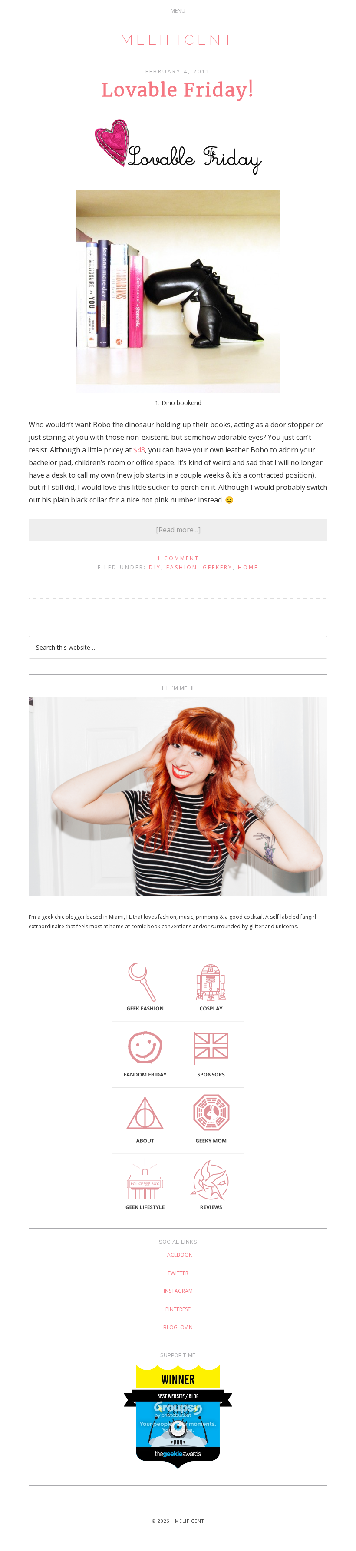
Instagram (178, 1291)
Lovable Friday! (178, 90)
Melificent (178, 40)
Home (248, 567)
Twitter (178, 1273)
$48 (139, 450)
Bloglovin (178, 1327)
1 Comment (178, 558)
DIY (155, 567)
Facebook (178, 1255)
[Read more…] (178, 530)
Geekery (218, 567)
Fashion (182, 567)
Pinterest (178, 1309)
